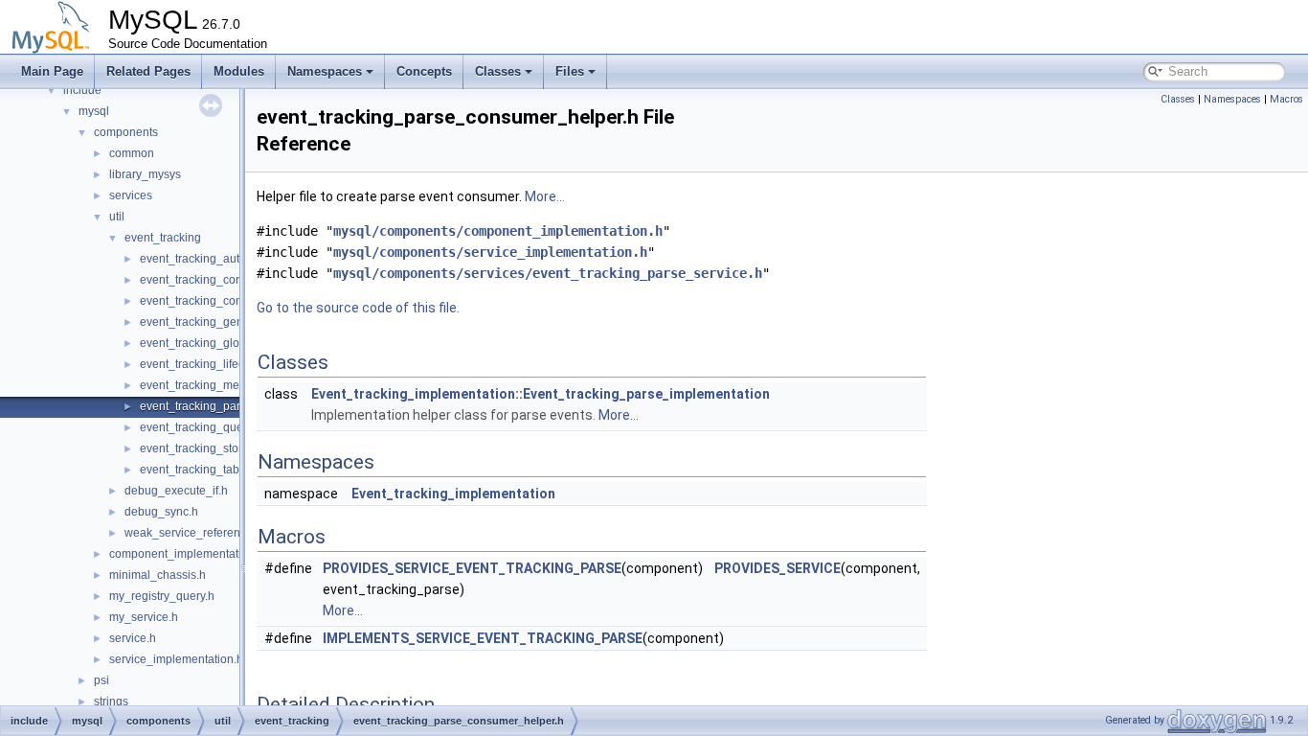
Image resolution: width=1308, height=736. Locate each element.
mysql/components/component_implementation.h (498, 231)
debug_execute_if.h (176, 490)
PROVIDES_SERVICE (777, 568)
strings (111, 701)
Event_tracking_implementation (453, 493)
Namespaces (324, 71)
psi (101, 680)
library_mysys (145, 174)
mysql (94, 111)
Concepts (424, 71)
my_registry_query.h (161, 596)
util (116, 216)
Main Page (52, 71)
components (126, 132)
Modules (239, 71)
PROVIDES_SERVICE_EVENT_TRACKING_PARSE (472, 568)
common (131, 153)
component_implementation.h (186, 554)
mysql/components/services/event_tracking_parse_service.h (547, 273)
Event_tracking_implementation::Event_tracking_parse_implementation (540, 394)
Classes (498, 71)
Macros (1286, 99)
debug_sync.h (161, 511)
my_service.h (143, 617)
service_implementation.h (176, 659)
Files (569, 71)
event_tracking (162, 237)
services (130, 195)
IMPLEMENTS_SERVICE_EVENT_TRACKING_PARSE (483, 638)
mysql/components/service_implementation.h (490, 252)
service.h (132, 638)
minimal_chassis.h (157, 575)
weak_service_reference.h (193, 533)
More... (545, 196)
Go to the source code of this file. (358, 307)
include (82, 90)
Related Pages (148, 71)
